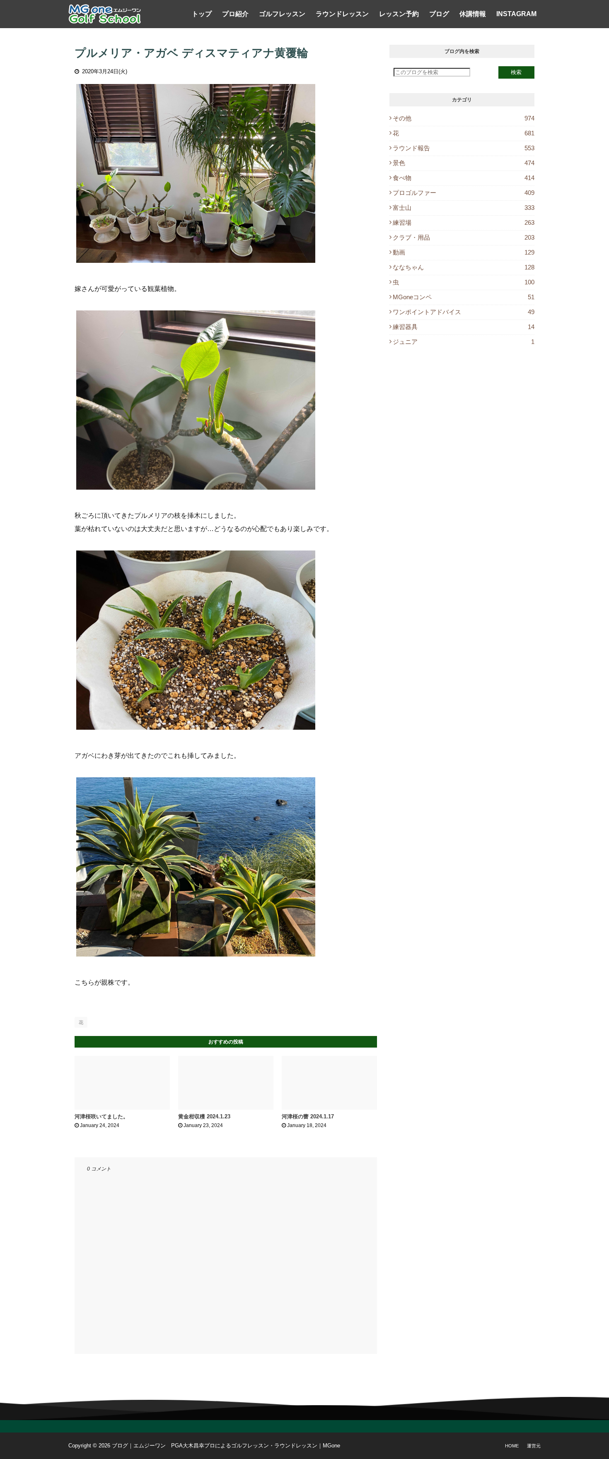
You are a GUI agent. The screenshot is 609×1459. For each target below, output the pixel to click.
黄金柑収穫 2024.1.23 (204, 1116)
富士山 (463, 207)
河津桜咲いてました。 (101, 1116)
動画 (463, 252)
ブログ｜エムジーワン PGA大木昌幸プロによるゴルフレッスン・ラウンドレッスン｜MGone (226, 1445)
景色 (463, 162)
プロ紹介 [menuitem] (235, 13)
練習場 (463, 222)
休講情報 (472, 13)
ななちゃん (463, 267)
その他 (463, 118)
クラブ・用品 (463, 237)
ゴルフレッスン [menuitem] (282, 13)
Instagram (516, 13)
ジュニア (463, 341)
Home (512, 1445)
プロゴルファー (463, 192)
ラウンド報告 (463, 147)
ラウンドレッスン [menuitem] (342, 13)
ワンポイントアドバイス (463, 311)
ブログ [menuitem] (439, 13)
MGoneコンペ (463, 296)
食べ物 (463, 177)
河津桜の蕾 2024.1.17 (308, 1116)
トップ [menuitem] (202, 13)
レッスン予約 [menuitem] (399, 13)
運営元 (534, 1445)
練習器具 (463, 326)
